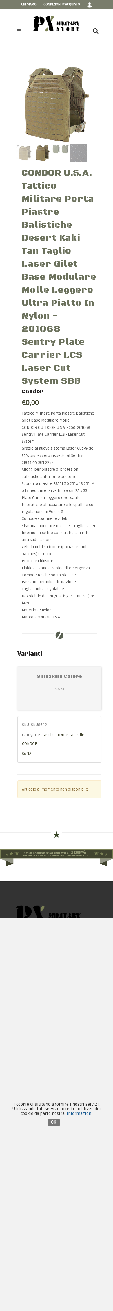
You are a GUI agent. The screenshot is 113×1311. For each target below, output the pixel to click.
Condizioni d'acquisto (61, 4)
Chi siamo (29, 4)
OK (53, 1122)
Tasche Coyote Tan (59, 735)
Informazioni (80, 1113)
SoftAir (28, 753)
